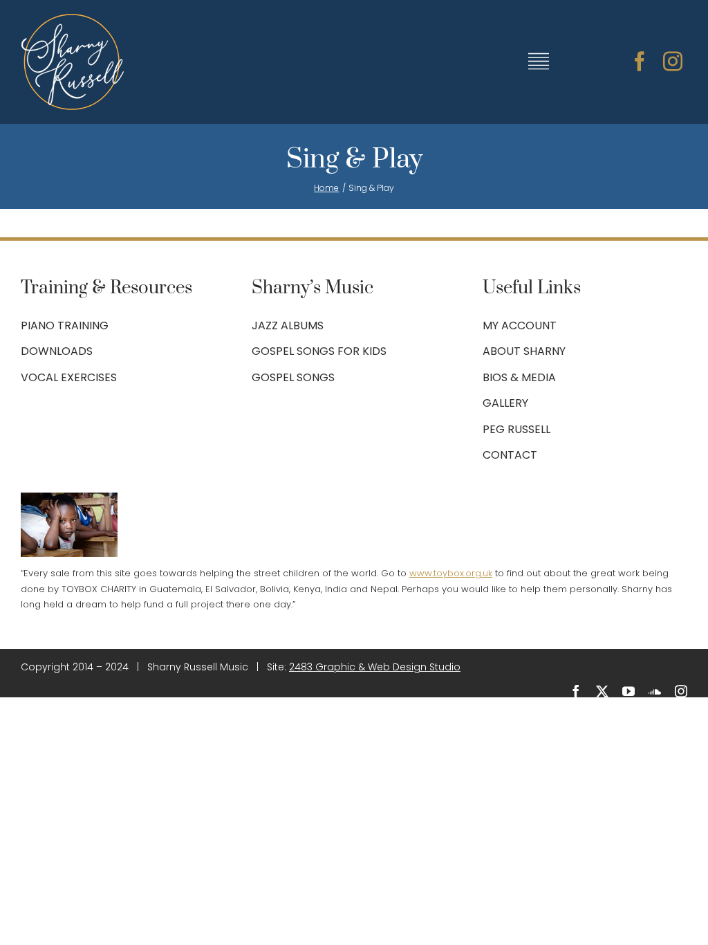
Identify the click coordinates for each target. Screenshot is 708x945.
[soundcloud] (655, 691)
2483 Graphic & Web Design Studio (374, 667)
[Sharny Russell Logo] (72, 19)
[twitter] (602, 691)
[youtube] (628, 691)
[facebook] (639, 61)
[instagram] (672, 61)
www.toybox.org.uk (450, 573)
